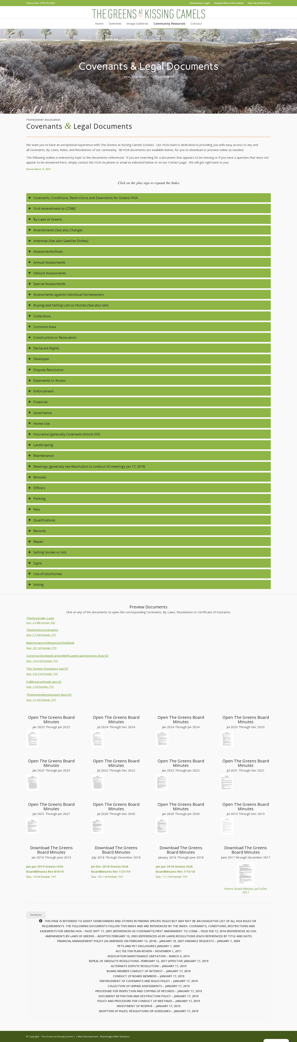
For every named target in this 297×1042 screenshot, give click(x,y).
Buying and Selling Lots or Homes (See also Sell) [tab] (70, 305)
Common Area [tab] (44, 326)
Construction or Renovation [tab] (54, 337)
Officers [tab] (39, 487)
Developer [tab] (41, 358)
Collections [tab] (42, 316)
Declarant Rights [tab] (46, 348)
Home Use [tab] (41, 423)
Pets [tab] (36, 509)
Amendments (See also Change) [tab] (57, 230)
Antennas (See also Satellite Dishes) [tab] (60, 240)
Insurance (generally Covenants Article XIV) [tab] (66, 434)
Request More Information (229, 2)
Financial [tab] (40, 401)
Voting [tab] (38, 584)
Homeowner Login (200, 2)
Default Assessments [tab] (49, 273)
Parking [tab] (39, 498)
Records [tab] (39, 530)
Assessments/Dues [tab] (48, 251)
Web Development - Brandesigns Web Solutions (103, 1036)
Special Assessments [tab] (49, 283)
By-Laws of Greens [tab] (47, 219)
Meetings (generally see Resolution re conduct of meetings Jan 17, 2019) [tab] (89, 466)
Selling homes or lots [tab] (49, 552)
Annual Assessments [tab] (49, 262)
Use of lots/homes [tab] (47, 573)
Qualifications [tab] (44, 520)
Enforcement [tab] (43, 391)
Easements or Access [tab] (49, 380)
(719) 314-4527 (47, 2)
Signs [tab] (37, 563)
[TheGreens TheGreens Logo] (148, 12)
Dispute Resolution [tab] (48, 369)
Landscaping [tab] (43, 444)
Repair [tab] (38, 541)
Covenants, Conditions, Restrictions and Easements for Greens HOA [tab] (85, 197)
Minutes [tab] (39, 477)
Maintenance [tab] (43, 455)
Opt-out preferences (259, 2)
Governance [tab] (42, 412)
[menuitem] (199, 3)
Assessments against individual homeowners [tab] (68, 294)
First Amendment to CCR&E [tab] (54, 208)
